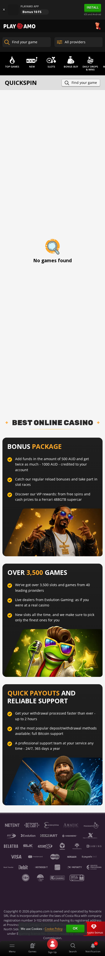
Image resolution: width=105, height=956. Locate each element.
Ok (75, 928)
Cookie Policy (54, 929)
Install (93, 7)
